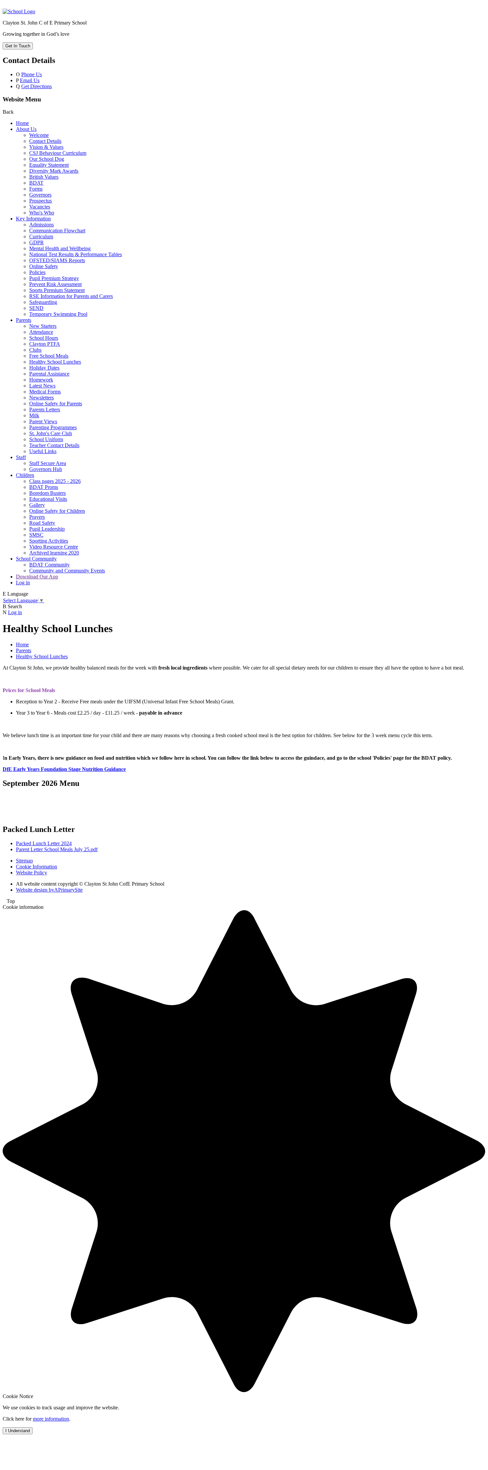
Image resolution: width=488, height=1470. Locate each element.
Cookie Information (36, 866)
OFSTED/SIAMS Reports (57, 260)
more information (51, 1419)
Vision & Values (46, 147)
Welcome (39, 135)
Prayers (37, 517)
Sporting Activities (48, 541)
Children (25, 475)
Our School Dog (46, 159)
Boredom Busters (47, 493)
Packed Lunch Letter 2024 (44, 843)
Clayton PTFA (44, 344)
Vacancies (39, 206)
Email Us (30, 80)
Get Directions (36, 86)
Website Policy (31, 872)
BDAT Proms (43, 487)
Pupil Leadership (47, 529)
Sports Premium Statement (57, 290)
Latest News (42, 385)
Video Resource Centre (53, 547)
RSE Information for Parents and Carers (71, 296)
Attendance (41, 332)
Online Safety (43, 266)
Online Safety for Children (57, 511)
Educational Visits (48, 499)
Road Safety (42, 523)
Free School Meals (48, 356)
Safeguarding (43, 302)
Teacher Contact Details (54, 445)
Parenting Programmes (53, 427)
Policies (37, 272)
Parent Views (43, 421)
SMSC (36, 535)
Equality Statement (49, 165)
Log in (23, 582)
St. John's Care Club (50, 433)
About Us (26, 129)
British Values (43, 177)
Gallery (37, 505)
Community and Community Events (67, 570)
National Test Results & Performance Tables (75, 254)
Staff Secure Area (47, 463)
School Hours (43, 338)
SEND (36, 308)
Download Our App (37, 576)
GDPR (36, 242)
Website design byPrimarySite (49, 890)
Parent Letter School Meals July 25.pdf (57, 849)
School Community (36, 558)
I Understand (17, 1430)
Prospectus (40, 201)
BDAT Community (49, 564)
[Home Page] (19, 11)
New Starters (42, 326)
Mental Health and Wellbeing (60, 248)
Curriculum (41, 236)
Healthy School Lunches (55, 362)
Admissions (41, 224)
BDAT (36, 183)
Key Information (33, 218)
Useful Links (42, 451)
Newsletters (41, 397)
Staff (21, 457)
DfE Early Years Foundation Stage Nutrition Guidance (64, 769)
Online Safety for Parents (55, 403)
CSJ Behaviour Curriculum (57, 153)
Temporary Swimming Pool (58, 314)
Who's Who (41, 212)
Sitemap (24, 860)
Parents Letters (44, 409)
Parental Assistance (49, 374)
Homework (41, 379)
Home (22, 123)
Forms (35, 189)
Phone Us (31, 74)
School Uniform (46, 439)
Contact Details (45, 141)
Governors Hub (45, 469)
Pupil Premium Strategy (54, 278)
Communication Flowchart (57, 230)
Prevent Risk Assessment (55, 284)
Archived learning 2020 (54, 553)
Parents (23, 320)
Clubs (35, 350)
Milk (34, 415)
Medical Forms (45, 391)
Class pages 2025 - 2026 (55, 481)
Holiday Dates (44, 368)
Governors (40, 195)
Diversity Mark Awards (53, 171)
